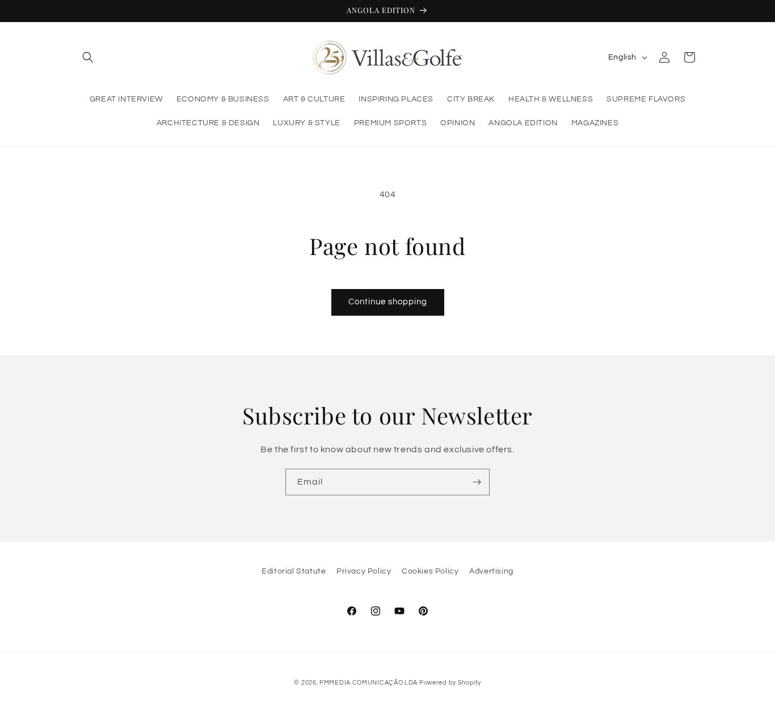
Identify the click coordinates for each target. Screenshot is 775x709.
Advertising (491, 571)
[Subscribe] (476, 482)
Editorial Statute (294, 571)
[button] (87, 57)
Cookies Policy (430, 571)
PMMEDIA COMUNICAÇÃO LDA (369, 683)
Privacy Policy (363, 571)
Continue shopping (387, 302)
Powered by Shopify (450, 683)
